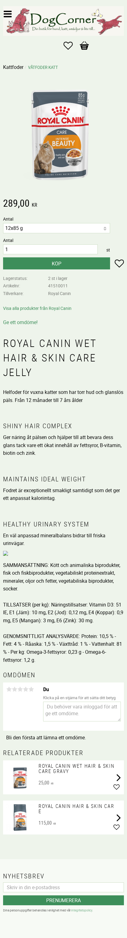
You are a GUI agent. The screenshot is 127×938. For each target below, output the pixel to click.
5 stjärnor (31, 689)
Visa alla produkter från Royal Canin (37, 308)
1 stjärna (9, 689)
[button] (71, 45)
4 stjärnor (25, 689)
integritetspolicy (81, 910)
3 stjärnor (20, 689)
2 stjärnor (14, 689)
